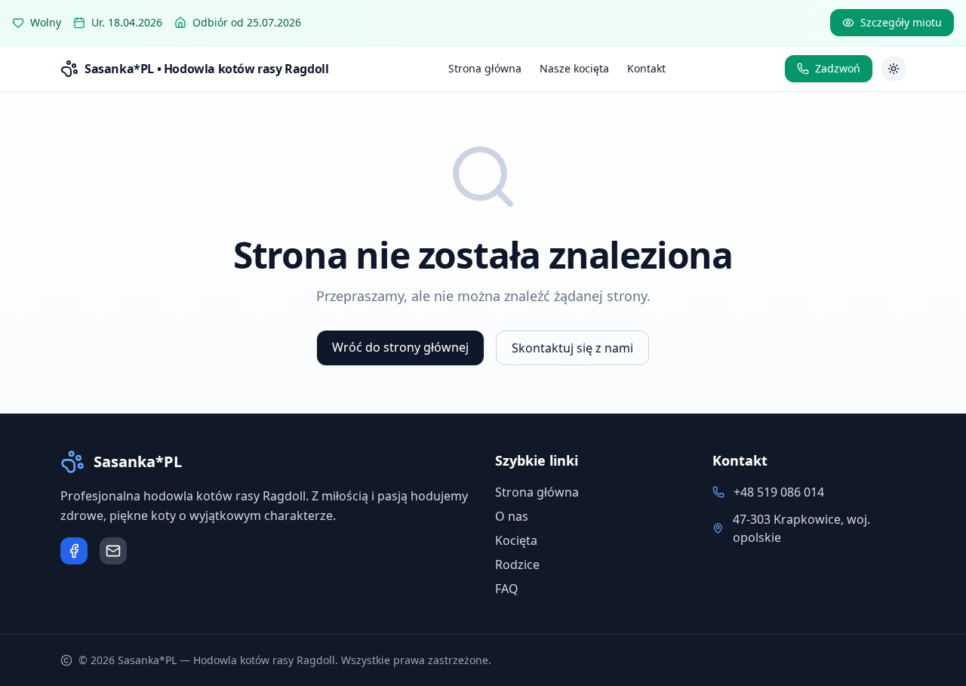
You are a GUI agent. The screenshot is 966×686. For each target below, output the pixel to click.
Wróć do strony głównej (400, 347)
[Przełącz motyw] (893, 69)
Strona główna (484, 68)
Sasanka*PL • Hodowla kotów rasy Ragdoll (206, 68)
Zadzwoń (837, 68)
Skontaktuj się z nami (572, 348)
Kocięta (516, 540)
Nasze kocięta (574, 68)
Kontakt (646, 68)
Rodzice (517, 564)
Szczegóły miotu (901, 22)
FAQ (506, 588)
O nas (511, 516)
